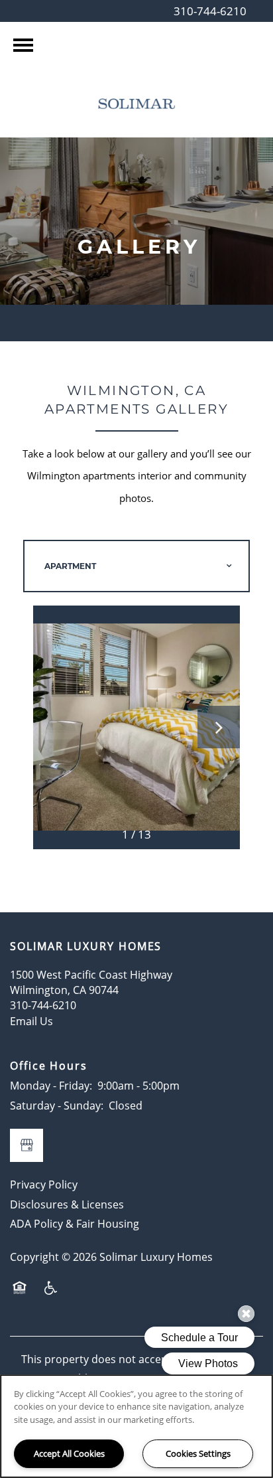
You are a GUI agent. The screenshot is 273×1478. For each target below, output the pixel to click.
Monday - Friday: (51, 1085)
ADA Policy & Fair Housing (74, 1223)
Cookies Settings (198, 1453)
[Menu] (23, 45)
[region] (136, 1426)
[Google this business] (26, 1145)
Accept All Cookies (69, 1453)
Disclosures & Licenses (67, 1204)
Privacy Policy (44, 1184)
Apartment (70, 566)
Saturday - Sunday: (56, 1105)
